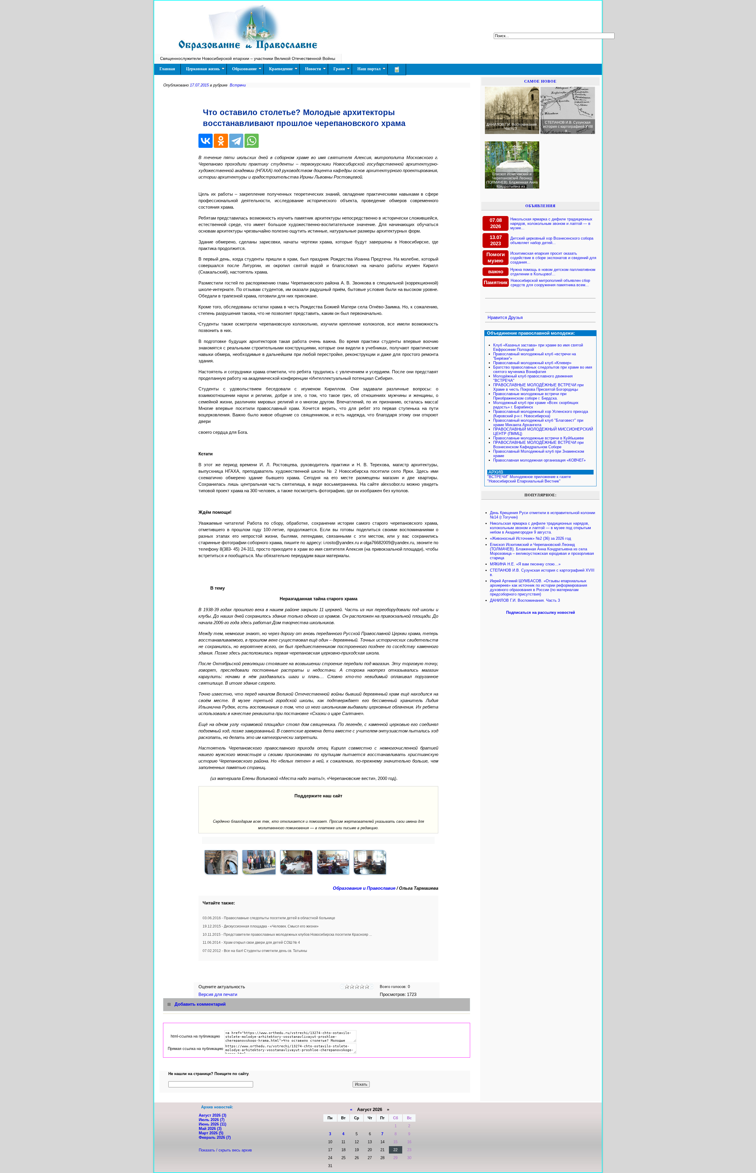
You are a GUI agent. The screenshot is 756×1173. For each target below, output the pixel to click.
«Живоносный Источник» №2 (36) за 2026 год (530, 538)
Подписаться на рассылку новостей (540, 612)
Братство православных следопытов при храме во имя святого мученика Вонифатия (542, 369)
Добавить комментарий (200, 1004)
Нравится (497, 317)
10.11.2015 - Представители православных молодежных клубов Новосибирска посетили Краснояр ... (287, 934)
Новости (313, 69)
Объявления (540, 206)
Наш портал (369, 69)
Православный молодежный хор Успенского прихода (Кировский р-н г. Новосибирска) (540, 413)
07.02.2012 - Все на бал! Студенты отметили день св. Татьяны (255, 951)
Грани (339, 69)
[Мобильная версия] (397, 69)
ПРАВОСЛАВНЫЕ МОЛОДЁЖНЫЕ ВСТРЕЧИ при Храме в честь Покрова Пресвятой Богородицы (538, 387)
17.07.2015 (199, 85)
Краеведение (281, 69)
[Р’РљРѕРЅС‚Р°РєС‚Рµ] (205, 141)
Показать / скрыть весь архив (225, 1150)
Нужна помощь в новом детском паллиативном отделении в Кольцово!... (552, 271)
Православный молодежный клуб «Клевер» (532, 363)
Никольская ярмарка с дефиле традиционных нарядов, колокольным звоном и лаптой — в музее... (551, 223)
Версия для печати (218, 994)
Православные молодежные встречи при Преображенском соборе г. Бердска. (529, 396)
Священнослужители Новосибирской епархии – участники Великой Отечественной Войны (247, 58)
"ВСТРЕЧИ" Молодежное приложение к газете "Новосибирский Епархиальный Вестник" (529, 479)
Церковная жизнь (203, 69)
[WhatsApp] (252, 141)
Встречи (238, 85)
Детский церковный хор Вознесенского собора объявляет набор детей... (551, 240)
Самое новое (540, 81)
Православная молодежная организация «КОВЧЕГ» (539, 460)
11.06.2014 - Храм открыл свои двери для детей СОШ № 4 (251, 942)
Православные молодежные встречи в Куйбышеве (538, 438)
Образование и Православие (364, 888)
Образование (244, 69)
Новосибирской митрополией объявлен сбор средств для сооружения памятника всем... (550, 282)
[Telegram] (236, 141)
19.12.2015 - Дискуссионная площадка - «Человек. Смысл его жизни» (261, 926)
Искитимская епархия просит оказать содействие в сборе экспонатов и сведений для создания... (553, 257)
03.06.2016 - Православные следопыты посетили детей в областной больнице (269, 918)
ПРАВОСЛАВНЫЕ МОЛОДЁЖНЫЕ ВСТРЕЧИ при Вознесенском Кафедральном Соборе (538, 444)
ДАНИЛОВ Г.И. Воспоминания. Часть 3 (525, 600)
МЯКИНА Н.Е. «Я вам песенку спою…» (525, 564)
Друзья (515, 317)
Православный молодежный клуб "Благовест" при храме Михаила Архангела (538, 422)
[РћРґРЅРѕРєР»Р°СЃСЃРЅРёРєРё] (221, 141)
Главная (167, 69)
